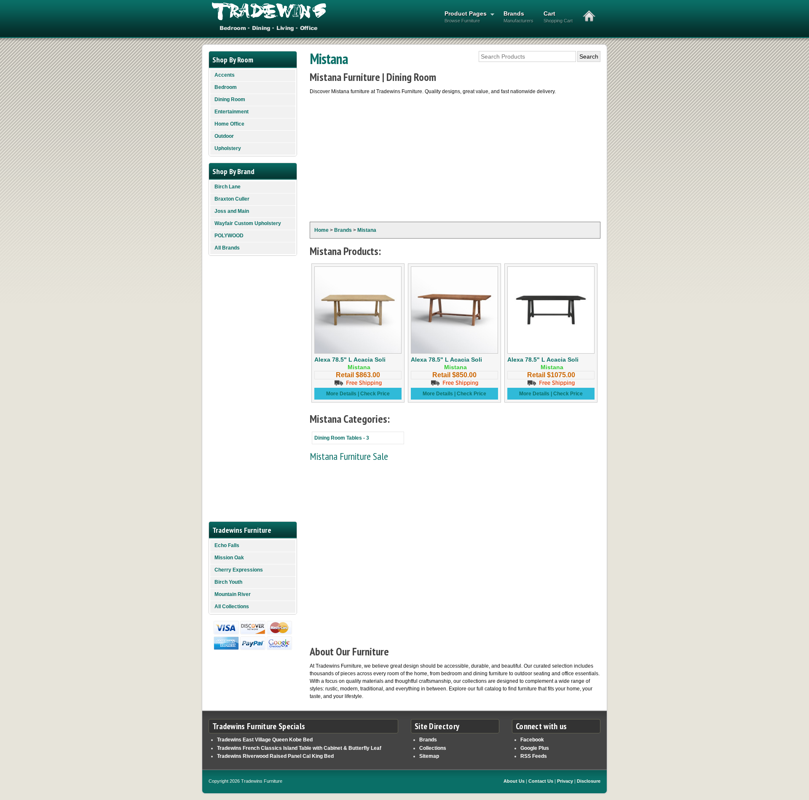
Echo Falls (226, 545)
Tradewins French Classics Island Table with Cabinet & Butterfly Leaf (299, 748)
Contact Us (540, 781)
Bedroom (225, 87)
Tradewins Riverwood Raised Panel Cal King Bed (275, 756)
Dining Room (229, 99)
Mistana (366, 230)
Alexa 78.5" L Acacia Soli (350, 359)
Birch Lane (227, 187)
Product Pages (463, 16)
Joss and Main (231, 211)
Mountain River (232, 594)
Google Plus (534, 748)
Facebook (532, 740)
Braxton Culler (231, 199)
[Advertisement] (455, 158)
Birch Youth (228, 582)
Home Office (229, 124)
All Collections (231, 606)
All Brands (227, 248)
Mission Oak (229, 558)
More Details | (343, 394)
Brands (518, 16)
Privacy (565, 781)
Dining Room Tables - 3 (341, 438)
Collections (432, 748)
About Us (514, 781)
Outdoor (224, 136)
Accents (224, 75)
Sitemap (429, 756)
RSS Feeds (533, 756)
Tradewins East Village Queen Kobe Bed (265, 740)
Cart (558, 16)
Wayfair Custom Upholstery (247, 223)
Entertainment (231, 112)
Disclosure (588, 781)
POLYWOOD (229, 236)
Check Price (375, 394)
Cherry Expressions (238, 570)
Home (321, 230)
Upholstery (227, 148)
